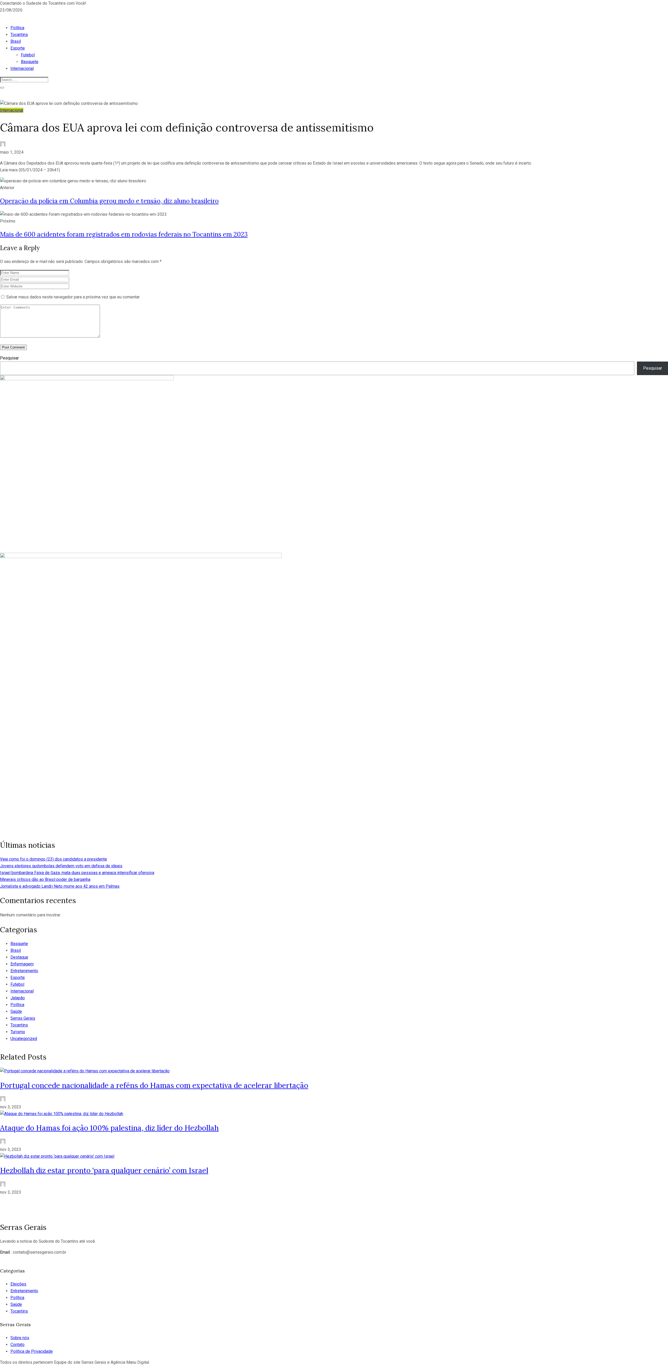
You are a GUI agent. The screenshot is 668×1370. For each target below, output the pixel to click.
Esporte (17, 48)
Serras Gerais (22, 1018)
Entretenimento (24, 970)
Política (17, 27)
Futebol (28, 54)
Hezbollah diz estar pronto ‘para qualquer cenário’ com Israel (104, 1170)
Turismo (17, 1031)
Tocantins (19, 34)
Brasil (15, 41)
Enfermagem (22, 964)
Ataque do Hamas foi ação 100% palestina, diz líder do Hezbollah (109, 1128)
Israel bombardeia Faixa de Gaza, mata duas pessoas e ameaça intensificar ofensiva (77, 872)
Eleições (18, 1284)
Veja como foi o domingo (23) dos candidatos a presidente (53, 859)
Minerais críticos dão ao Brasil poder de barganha (45, 879)
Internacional (22, 68)
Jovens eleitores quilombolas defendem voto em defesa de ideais (61, 865)
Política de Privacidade (31, 1351)
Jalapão (17, 997)
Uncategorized (23, 1038)
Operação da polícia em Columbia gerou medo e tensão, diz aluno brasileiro (109, 201)
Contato (17, 1344)
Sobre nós (19, 1337)
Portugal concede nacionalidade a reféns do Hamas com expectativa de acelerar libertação (154, 1085)
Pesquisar (9, 358)
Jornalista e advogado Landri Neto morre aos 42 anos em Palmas (60, 886)
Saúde (16, 1011)
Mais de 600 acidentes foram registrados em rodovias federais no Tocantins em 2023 (124, 234)
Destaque (19, 957)
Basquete (29, 61)
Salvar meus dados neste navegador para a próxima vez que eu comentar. (73, 297)
